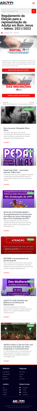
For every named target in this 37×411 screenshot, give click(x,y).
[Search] (34, 11)
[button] (33, 3)
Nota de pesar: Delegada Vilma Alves (16, 129)
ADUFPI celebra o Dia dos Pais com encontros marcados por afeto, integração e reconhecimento (18, 347)
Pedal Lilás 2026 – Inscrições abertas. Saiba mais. (16, 171)
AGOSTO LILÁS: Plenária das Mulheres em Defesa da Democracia (16, 302)
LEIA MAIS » (7, 142)
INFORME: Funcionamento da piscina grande (16, 259)
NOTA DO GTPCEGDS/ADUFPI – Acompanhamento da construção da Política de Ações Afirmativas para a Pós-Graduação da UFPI (18, 215)
